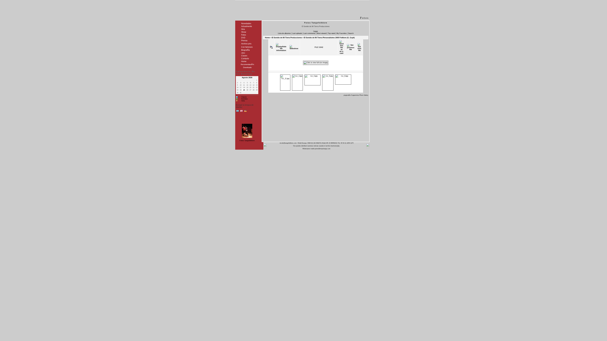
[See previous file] (350, 47)
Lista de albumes (284, 33)
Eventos (244, 99)
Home (267, 38)
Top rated (331, 33)
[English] (241, 112)
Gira (243, 101)
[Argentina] (237, 112)
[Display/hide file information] (281, 47)
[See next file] (359, 47)
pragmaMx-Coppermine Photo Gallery (356, 95)
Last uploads (297, 33)
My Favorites (342, 33)
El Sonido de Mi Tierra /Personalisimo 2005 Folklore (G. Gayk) (329, 38)
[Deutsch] (245, 112)
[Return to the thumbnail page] (271, 47)
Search (351, 33)
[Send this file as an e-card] (341, 47)
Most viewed (321, 33)
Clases (244, 97)
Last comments (309, 33)
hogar (315, 31)
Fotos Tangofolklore (247, 140)
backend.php (335, 146)
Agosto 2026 (247, 77)
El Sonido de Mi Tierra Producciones (287, 38)
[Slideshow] (294, 47)
